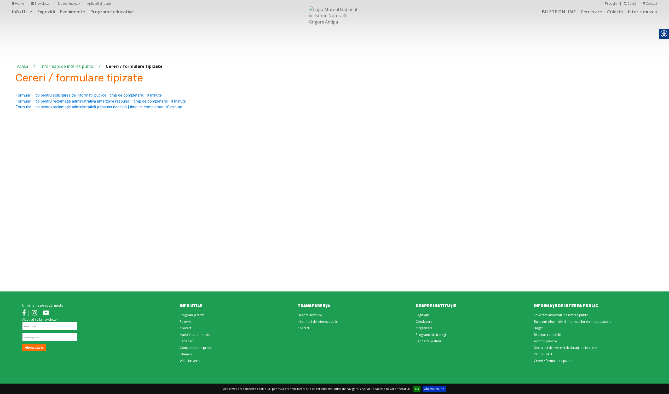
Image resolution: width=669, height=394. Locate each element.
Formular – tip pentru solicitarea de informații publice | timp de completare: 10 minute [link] (89, 95)
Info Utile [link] (22, 12)
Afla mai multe (434, 389)
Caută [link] (631, 3)
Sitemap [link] (186, 354)
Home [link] (19, 3)
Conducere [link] (424, 321)
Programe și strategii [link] (431, 334)
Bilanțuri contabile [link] (547, 334)
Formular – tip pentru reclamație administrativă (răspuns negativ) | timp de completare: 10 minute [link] (99, 107)
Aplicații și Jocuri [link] (99, 3)
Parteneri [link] (186, 341)
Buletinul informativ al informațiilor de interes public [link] (572, 321)
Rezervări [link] (187, 321)
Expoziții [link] (46, 12)
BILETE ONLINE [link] (559, 12)
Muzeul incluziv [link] (69, 3)
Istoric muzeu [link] (642, 12)
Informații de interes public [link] (67, 66)
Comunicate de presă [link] (196, 347)
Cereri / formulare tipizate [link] (553, 361)
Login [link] (612, 3)
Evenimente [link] (72, 12)
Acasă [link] (22, 66)
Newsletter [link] (42, 3)
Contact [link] (651, 3)
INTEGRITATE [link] (543, 354)
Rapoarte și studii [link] (429, 341)
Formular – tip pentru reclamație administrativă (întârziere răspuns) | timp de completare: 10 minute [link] (101, 101)
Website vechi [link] (190, 361)
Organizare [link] (424, 328)
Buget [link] (538, 328)
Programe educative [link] (112, 12)
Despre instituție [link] (310, 315)
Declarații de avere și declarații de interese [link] (565, 347)
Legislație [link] (423, 315)
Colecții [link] (615, 12)
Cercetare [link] (591, 12)
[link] (24, 313)
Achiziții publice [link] (545, 341)
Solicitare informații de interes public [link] (561, 315)
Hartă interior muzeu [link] (195, 334)
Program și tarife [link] (192, 315)
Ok (417, 389)
